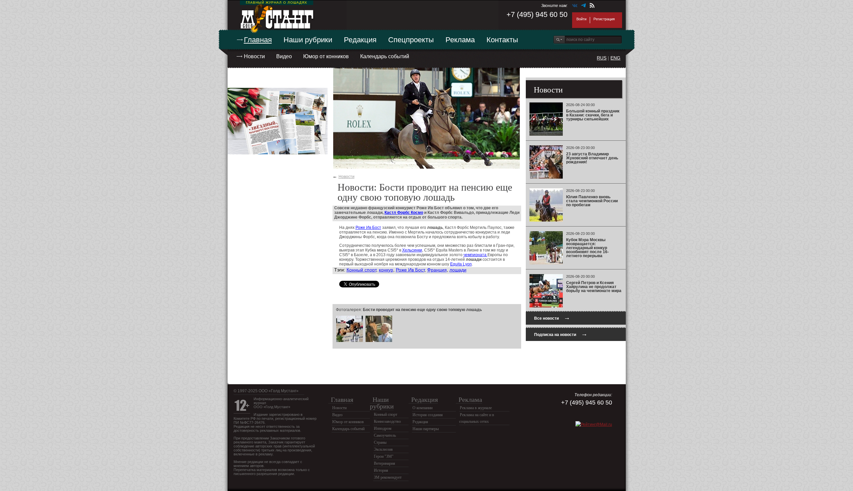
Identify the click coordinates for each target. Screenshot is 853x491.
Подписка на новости (560, 333)
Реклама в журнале (476, 408)
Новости (254, 56)
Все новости (552, 317)
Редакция (360, 40)
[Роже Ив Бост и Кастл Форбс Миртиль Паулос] (349, 341)
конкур (386, 269)
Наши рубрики (308, 40)
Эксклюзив (383, 449)
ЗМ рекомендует (388, 477)
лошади (457, 269)
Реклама (460, 40)
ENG (615, 58)
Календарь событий (384, 56)
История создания (428, 414)
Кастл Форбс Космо (404, 212)
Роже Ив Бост (368, 227)
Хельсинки (412, 250)
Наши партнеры (426, 428)
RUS (601, 58)
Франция (437, 269)
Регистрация (604, 19)
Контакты (502, 40)
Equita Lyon (461, 264)
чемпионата (475, 254)
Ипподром (383, 428)
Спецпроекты (411, 40)
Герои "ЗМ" (384, 456)
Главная (258, 40)
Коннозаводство (387, 421)
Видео (284, 56)
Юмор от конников (326, 56)
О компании (422, 408)
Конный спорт (361, 269)
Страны (380, 442)
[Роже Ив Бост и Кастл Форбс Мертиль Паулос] (379, 341)
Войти (581, 19)
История (381, 470)
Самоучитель (385, 435)
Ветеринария (384, 463)
